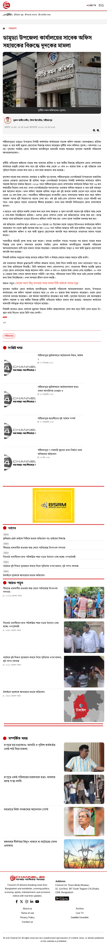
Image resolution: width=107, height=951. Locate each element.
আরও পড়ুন (15, 583)
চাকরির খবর (45, 15)
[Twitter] (21, 902)
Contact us (27, 921)
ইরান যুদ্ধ (19, 15)
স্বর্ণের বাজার (32, 15)
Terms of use (27, 913)
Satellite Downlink (80, 917)
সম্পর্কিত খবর (18, 738)
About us (27, 908)
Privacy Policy (27, 917)
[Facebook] (17, 902)
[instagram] (26, 902)
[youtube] (37, 902)
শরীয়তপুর (9, 336)
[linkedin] (31, 902)
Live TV (80, 913)
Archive (80, 908)
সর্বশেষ (12, 528)
